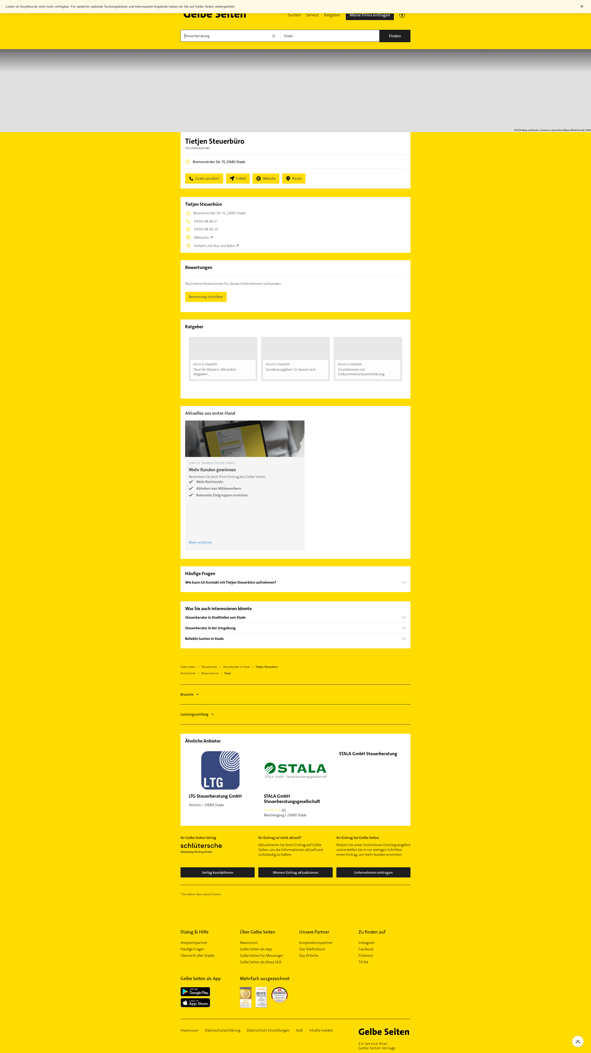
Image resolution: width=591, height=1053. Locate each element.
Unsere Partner (314, 932)
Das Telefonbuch (312, 949)
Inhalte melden (321, 1030)
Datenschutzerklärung (222, 1030)
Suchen (294, 15)
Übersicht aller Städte (198, 955)
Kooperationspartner (316, 942)
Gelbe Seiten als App (256, 949)
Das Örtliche (309, 955)
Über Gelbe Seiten (257, 932)
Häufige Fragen (192, 949)
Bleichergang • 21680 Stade (292, 805)
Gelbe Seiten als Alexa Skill (260, 962)
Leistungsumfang (194, 714)
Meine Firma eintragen (370, 15)
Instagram (367, 942)
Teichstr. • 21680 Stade (215, 800)
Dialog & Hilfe (194, 932)
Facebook (366, 949)
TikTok (363, 962)
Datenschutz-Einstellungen (268, 1030)
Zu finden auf (372, 932)
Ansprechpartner (194, 942)
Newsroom (249, 942)
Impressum (190, 1030)
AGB (299, 1030)
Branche (187, 694)
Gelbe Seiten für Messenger (261, 955)
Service (312, 15)
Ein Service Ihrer (377, 1045)
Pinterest (366, 955)
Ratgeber (332, 15)
